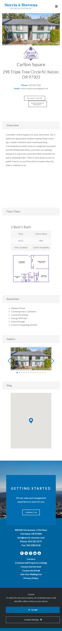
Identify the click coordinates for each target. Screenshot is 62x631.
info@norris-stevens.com (31, 537)
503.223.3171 (35, 541)
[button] (9, 361)
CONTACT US (31, 512)
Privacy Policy (31, 578)
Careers (31, 559)
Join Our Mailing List (31, 574)
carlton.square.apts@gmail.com (34, 88)
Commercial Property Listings (31, 562)
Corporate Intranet (31, 566)
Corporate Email (31, 570)
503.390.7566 (34, 85)
